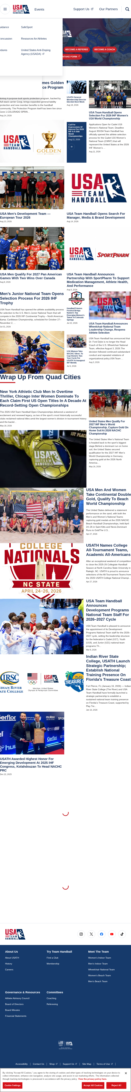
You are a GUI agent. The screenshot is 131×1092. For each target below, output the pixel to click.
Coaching (51, 998)
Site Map (86, 1064)
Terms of (104, 1063)
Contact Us (38, 1064)
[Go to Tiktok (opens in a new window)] (122, 934)
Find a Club (52, 957)
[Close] (125, 1073)
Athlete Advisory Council (17, 998)
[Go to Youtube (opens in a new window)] (112, 934)
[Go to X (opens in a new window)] (91, 934)
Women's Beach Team (99, 975)
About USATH (12, 957)
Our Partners (108, 9)
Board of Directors (14, 1004)
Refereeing (52, 1004)
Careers (9, 969)
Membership (53, 963)
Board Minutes (12, 1010)
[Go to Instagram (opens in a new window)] (81, 934)
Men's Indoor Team (98, 963)
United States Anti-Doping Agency (38, 52)
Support (84, 9)
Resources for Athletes (34, 38)
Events (39, 9)
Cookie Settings (13, 1085)
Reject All (116, 1085)
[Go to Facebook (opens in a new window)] (101, 934)
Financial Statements (15, 1016)
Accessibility (21, 1064)
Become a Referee (76, 49)
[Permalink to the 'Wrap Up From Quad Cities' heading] (83, 376)
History (8, 963)
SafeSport (26, 27)
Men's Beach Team (98, 981)
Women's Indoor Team (99, 957)
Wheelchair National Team (101, 969)
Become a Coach (104, 49)
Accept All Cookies (93, 1085)
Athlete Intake (66, 56)
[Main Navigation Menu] (5, 9)
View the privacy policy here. (92, 1079)
